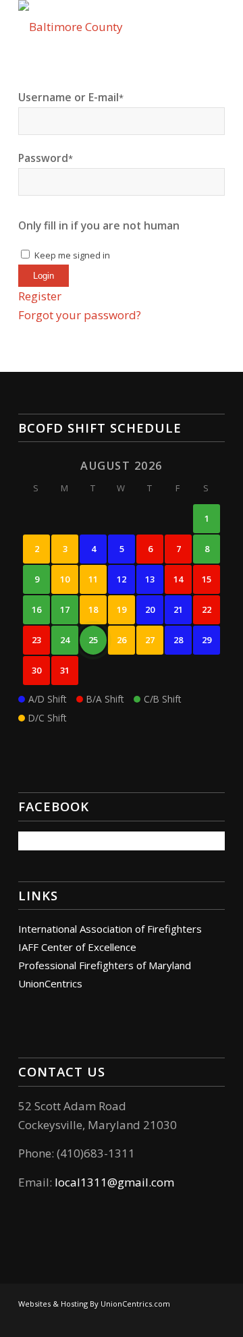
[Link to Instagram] (194, 1320)
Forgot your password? (79, 315)
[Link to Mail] (215, 1320)
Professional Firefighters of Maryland (104, 965)
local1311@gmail (101, 1182)
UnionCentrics (50, 983)
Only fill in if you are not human (99, 225)
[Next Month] (206, 464)
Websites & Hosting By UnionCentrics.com (94, 1304)
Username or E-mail (71, 97)
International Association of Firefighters (110, 928)
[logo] (101, 27)
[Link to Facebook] (174, 1320)
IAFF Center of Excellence (77, 947)
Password (45, 158)
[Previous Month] (36, 464)
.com (161, 1182)
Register (39, 296)
